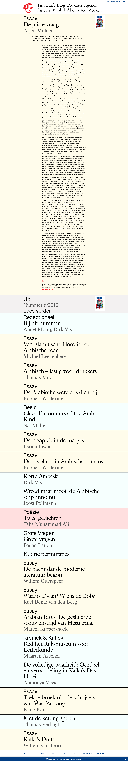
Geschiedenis (40, 753)
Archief (52, 753)
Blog (61, 5)
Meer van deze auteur (47, 289)
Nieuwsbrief (87, 753)
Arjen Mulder (38, 30)
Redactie (26, 753)
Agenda (90, 5)
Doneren (64, 753)
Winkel (59, 10)
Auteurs (44, 10)
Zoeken (95, 10)
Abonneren (76, 10)
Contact (75, 753)
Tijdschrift (46, 5)
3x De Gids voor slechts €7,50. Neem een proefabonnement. (65, 759)
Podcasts (74, 5)
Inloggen (123, 1)
